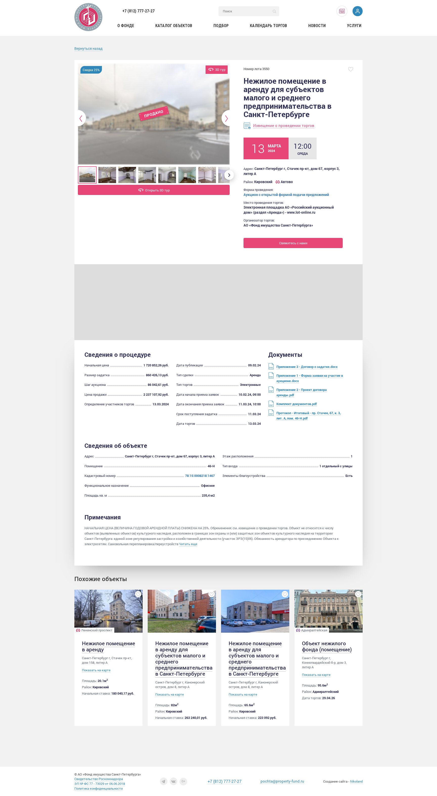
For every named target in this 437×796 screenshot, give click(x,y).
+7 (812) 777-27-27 (138, 11)
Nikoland (356, 781)
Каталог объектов (173, 25)
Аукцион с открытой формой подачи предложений (286, 194)
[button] (82, 118)
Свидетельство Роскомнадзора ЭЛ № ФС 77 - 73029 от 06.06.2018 (99, 781)
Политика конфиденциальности (98, 788)
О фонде (125, 25)
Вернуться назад (88, 48)
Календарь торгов (268, 25)
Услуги (354, 25)
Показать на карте (96, 670)
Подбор (221, 25)
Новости (317, 25)
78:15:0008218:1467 (200, 475)
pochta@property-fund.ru (282, 781)
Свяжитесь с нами (293, 243)
